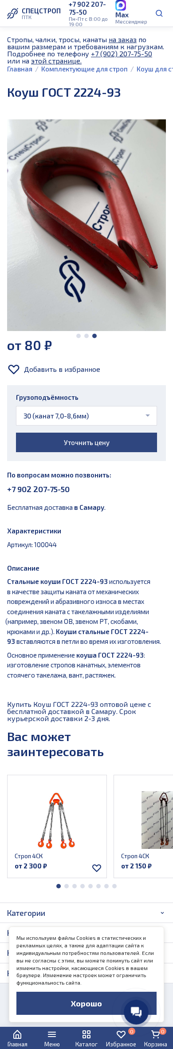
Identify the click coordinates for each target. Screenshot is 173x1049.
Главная (19, 69)
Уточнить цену (87, 442)
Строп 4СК (29, 856)
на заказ (123, 39)
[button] (78, 336)
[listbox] (86, 416)
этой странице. (56, 60)
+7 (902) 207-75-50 (121, 53)
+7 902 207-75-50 (38, 489)
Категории (26, 912)
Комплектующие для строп (84, 69)
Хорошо (86, 1003)
